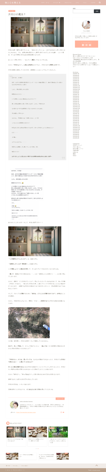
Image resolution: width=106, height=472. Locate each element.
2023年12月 (76, 125)
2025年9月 (76, 91)
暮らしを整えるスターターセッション (84, 56)
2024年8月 (76, 112)
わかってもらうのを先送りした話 (83, 57)
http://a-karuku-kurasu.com (26, 412)
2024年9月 (76, 110)
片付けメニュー (77, 145)
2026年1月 (76, 84)
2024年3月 (76, 120)
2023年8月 (76, 132)
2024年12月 (76, 105)
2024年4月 (76, 119)
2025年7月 (76, 94)
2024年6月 (76, 115)
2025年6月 (76, 96)
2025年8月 (76, 93)
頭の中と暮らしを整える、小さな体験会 (85, 63)
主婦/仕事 (76, 150)
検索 (74, 8)
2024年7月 (76, 113)
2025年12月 (76, 86)
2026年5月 (76, 77)
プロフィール (68, 2)
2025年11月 (76, 87)
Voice (84, 2)
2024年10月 (76, 108)
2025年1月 (76, 103)
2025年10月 (76, 89)
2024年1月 (76, 124)
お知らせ (75, 152)
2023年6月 (76, 134)
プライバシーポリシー (18, 470)
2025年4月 (76, 99)
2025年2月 (76, 101)
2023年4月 (76, 136)
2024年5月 (76, 117)
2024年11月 (76, 106)
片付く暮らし (12, 10)
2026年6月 (76, 75)
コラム (77, 2)
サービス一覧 (56, 2)
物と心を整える (13, 2)
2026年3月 (76, 80)
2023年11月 (76, 127)
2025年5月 (76, 98)
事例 (74, 154)
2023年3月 (76, 138)
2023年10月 (76, 129)
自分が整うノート (78, 148)
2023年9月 (76, 131)
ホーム (8, 470)
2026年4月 (76, 79)
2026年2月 (76, 82)
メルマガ (93, 2)
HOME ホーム (45, 2)
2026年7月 (76, 73)
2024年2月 (76, 122)
